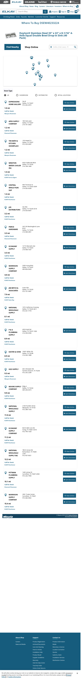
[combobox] (32, 12)
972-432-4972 (26, 105)
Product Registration (39, 642)
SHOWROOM (23, 95)
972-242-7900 (26, 476)
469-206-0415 (26, 390)
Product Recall (37, 655)
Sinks (18, 17)
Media (54, 644)
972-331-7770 (26, 311)
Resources (61, 17)
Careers (42, 6)
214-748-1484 (26, 166)
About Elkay (23, 6)
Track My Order (37, 665)
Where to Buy (68, 6)
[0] (76, 11)
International (77, 6)
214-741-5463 (26, 125)
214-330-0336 (26, 333)
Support (53, 17)
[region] (40, 674)
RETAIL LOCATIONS (64, 95)
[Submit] (45, 12)
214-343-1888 (26, 355)
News (31, 6)
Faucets (24, 17)
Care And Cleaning (38, 647)
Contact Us (56, 638)
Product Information (59, 642)
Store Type (8, 91)
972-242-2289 (26, 372)
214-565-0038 (26, 188)
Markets (31, 17)
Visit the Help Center (39, 663)
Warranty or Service (58, 647)
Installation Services (58, 657)
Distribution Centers (59, 660)
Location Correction (58, 649)
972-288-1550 (26, 409)
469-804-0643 (26, 269)
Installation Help (37, 652)
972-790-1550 (26, 431)
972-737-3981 (26, 291)
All (8, 95)
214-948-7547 (26, 250)
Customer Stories (41, 17)
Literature (50, 6)
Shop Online (31, 46)
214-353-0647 (26, 210)
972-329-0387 (26, 144)
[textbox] (63, 47)
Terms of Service (72, 515)
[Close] (77, 673)
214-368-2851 (26, 232)
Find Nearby (12, 47)
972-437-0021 (26, 455)
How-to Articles (37, 649)
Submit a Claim (57, 655)
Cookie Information (14, 677)
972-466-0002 (26, 498)
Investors (58, 6)
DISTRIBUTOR (43, 95)
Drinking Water (9, 17)
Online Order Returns (39, 668)
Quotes (55, 652)
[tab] (12, 47)
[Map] (41, 71)
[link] (69, 103)
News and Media (21, 644)
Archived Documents (39, 644)
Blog (36, 6)
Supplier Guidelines (38, 657)
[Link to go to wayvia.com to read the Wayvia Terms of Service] (8, 516)
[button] (51, 47)
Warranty (35, 660)
